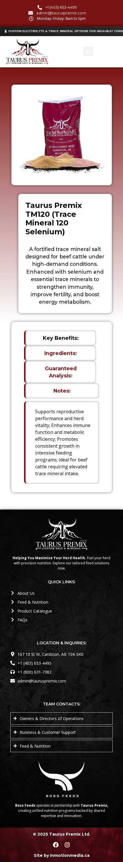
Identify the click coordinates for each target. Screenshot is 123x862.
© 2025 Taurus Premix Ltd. (61, 834)
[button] (88, 51)
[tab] (60, 338)
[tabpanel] (61, 442)
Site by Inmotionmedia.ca (62, 855)
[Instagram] (67, 845)
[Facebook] (56, 845)
